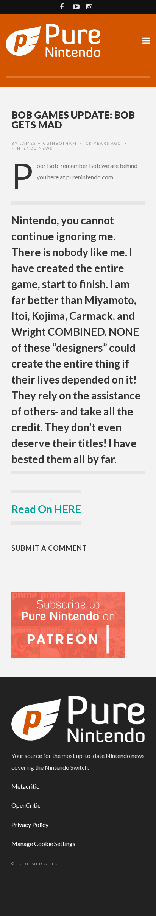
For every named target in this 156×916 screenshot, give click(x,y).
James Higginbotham (48, 143)
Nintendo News (32, 148)
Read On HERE (46, 509)
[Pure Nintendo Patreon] (68, 624)
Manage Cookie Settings (43, 843)
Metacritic (25, 786)
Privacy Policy (29, 824)
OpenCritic (26, 805)
